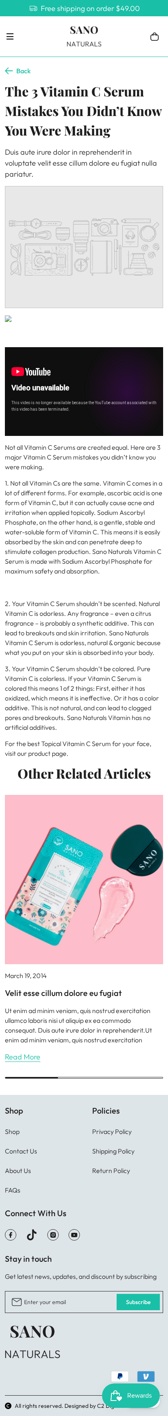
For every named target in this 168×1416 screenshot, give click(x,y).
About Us (18, 1171)
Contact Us (21, 1151)
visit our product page (35, 753)
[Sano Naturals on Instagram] (53, 1235)
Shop (12, 1131)
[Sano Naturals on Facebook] (10, 1235)
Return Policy (111, 1171)
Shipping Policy (113, 1151)
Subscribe (138, 1302)
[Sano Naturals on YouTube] (74, 1235)
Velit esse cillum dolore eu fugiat (63, 993)
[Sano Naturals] (84, 36)
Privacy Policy (112, 1131)
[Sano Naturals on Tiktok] (32, 1235)
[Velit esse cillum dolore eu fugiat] (84, 879)
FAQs (12, 1190)
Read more (22, 1056)
